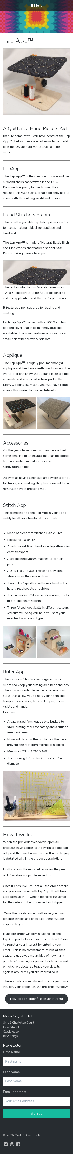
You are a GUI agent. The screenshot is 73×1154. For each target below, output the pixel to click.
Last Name (11, 1072)
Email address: (14, 1092)
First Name (11, 1052)
